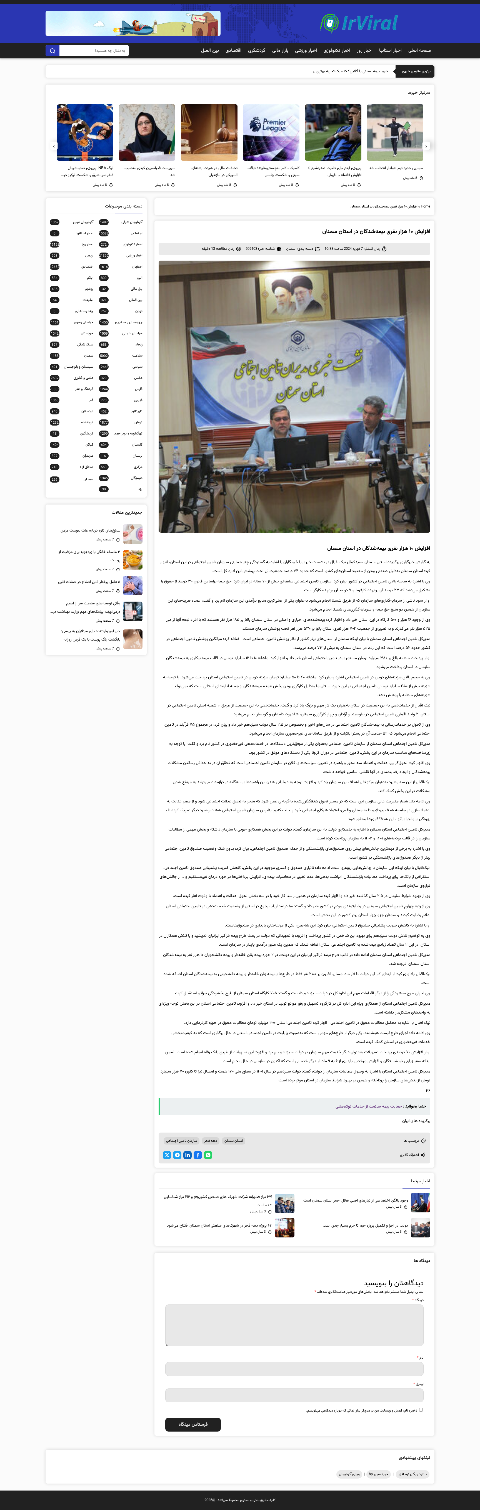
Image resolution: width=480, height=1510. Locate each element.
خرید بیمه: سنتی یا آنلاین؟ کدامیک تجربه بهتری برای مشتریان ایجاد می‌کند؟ (331, 71)
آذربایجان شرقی (121, 222)
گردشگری (257, 50)
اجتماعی (120, 233)
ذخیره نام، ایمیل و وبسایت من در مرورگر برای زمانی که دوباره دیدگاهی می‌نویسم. (361, 1410)
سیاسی (120, 367)
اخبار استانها (390, 50)
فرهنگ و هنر (71, 389)
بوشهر (72, 289)
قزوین (121, 400)
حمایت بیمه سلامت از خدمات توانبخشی (369, 1106)
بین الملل (210, 50)
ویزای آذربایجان (349, 1474)
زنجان (121, 344)
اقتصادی (233, 50)
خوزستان (72, 333)
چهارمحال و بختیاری (121, 322)
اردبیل (72, 255)
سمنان (290, 249)
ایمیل (418, 1384)
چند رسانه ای (73, 311)
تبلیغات (73, 300)
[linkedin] (187, 1155)
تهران (121, 311)
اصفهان (121, 267)
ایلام (72, 278)
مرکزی (121, 467)
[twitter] (167, 1155)
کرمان (121, 422)
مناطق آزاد (72, 467)
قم (72, 400)
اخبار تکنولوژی (337, 50)
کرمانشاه (72, 422)
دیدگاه (418, 1300)
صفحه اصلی (419, 50)
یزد (122, 489)
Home (425, 206)
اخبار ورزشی (306, 50)
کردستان (72, 411)
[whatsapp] (208, 1155)
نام (420, 1358)
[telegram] (177, 1155)
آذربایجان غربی (72, 222)
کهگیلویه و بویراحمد (121, 433)
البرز (121, 278)
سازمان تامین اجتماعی (181, 1141)
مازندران (72, 456)
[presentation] (426, 146)
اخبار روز (364, 50)
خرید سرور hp (378, 1474)
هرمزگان (121, 478)
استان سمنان (233, 1141)
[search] (52, 50)
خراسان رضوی (72, 322)
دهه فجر (210, 1141)
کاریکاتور (121, 411)
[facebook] (198, 1155)
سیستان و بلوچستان (72, 367)
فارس (121, 389)
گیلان (72, 445)
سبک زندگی (72, 344)
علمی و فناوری (72, 378)
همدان (72, 479)
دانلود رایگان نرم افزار (412, 1474)
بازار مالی (280, 50)
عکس (121, 378)
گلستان (121, 445)
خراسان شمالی (121, 333)
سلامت (121, 356)
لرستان (121, 456)
